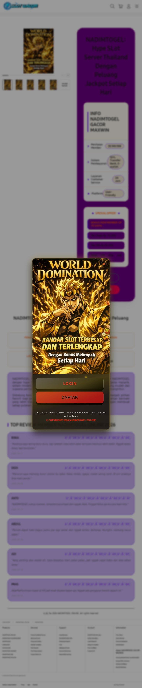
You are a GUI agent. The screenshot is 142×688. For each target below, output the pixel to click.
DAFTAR (70, 397)
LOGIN (70, 384)
